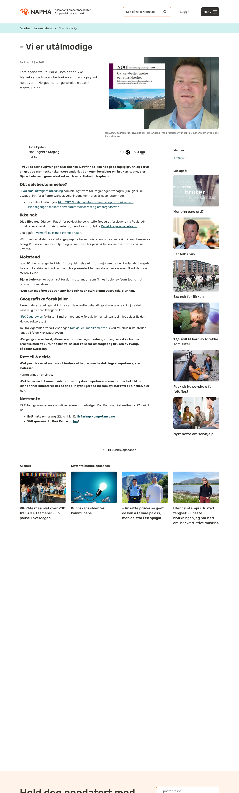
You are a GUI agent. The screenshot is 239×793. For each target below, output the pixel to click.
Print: (136, 152)
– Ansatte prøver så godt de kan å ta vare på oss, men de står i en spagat (143, 513)
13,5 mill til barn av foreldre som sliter (195, 341)
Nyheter (180, 157)
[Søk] (165, 12)
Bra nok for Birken (188, 296)
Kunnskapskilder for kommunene (87, 510)
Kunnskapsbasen (43, 28)
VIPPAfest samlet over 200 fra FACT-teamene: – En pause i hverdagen (42, 513)
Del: (122, 152)
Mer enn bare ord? (188, 211)
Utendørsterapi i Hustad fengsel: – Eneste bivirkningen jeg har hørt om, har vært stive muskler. (196, 515)
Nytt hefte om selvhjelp (193, 434)
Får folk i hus (184, 254)
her (75, 421)
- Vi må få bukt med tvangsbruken (58, 232)
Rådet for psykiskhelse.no (119, 226)
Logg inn (186, 12)
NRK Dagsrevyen (31, 316)
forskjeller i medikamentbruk (90, 328)
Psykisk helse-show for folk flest (193, 389)
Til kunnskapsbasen (122, 450)
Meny (207, 11)
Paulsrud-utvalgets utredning (42, 191)
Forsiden (25, 28)
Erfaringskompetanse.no (96, 416)
